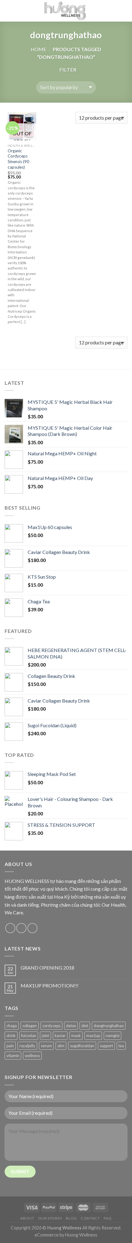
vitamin (12, 1055)
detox (71, 1025)
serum (46, 1045)
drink (11, 1035)
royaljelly (27, 1045)
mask (76, 1035)
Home (38, 49)
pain (10, 1045)
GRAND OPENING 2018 (47, 967)
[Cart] (124, 11)
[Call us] (32, 928)
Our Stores (50, 1218)
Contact (90, 1218)
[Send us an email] (21, 928)
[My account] (114, 11)
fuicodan (28, 1035)
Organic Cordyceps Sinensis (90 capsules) (18, 159)
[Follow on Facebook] (10, 928)
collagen (29, 1025)
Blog (71, 1218)
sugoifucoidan (82, 1045)
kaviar (60, 1035)
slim (60, 1045)
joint (45, 1035)
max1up (93, 1035)
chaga (11, 1025)
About (27, 1218)
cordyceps (51, 1025)
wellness (32, 1055)
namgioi (112, 1035)
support (106, 1045)
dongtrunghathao (109, 1025)
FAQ (108, 1218)
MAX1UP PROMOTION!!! (50, 985)
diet (84, 1025)
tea (121, 1045)
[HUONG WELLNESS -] (65, 11)
